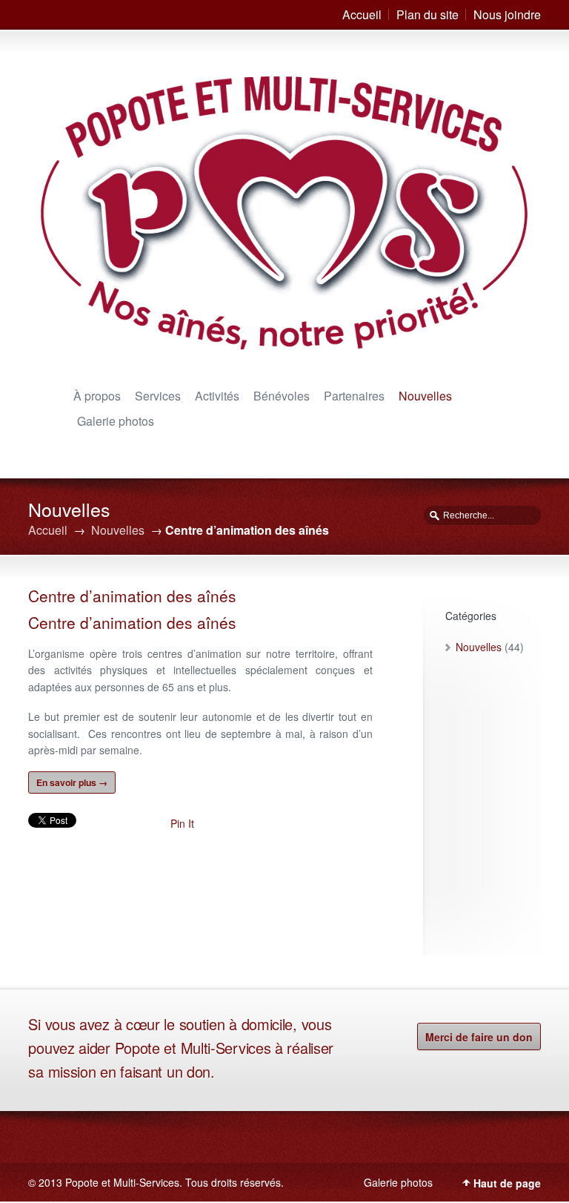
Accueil (362, 14)
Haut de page (507, 1183)
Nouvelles (425, 395)
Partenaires (354, 395)
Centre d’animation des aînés (132, 595)
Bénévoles (281, 395)
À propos (97, 395)
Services (158, 395)
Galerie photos (115, 420)
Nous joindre (507, 14)
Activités (217, 395)
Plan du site (427, 14)
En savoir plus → (71, 782)
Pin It (182, 823)
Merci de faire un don (479, 1036)
